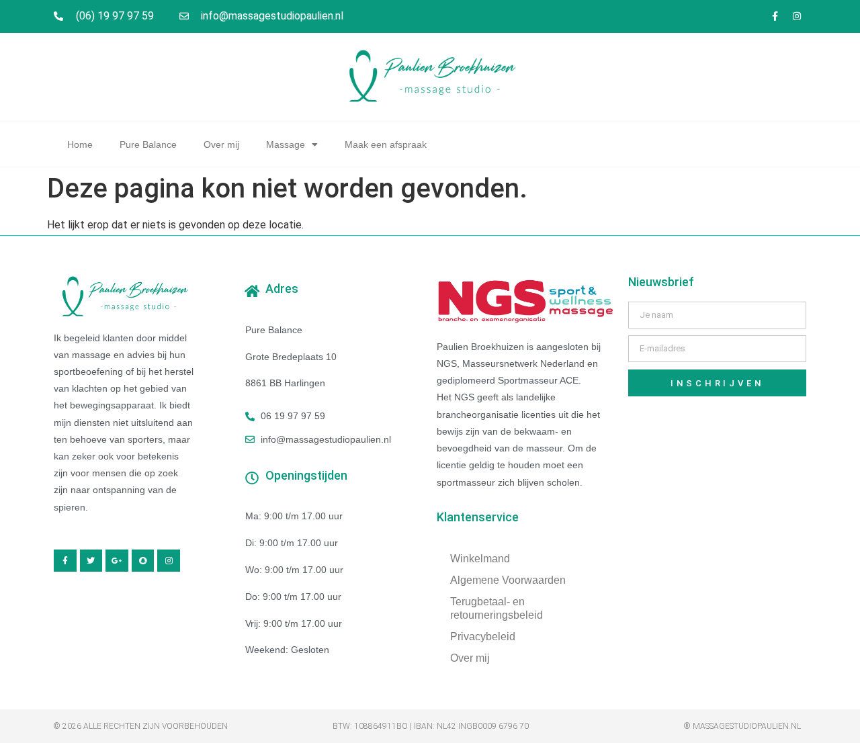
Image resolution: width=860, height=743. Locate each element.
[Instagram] (796, 16)
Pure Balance (148, 144)
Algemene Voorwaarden (508, 580)
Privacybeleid (482, 636)
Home (80, 144)
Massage (285, 144)
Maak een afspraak (386, 144)
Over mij (221, 144)
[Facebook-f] (774, 16)
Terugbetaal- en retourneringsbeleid (496, 608)
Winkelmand (480, 558)
